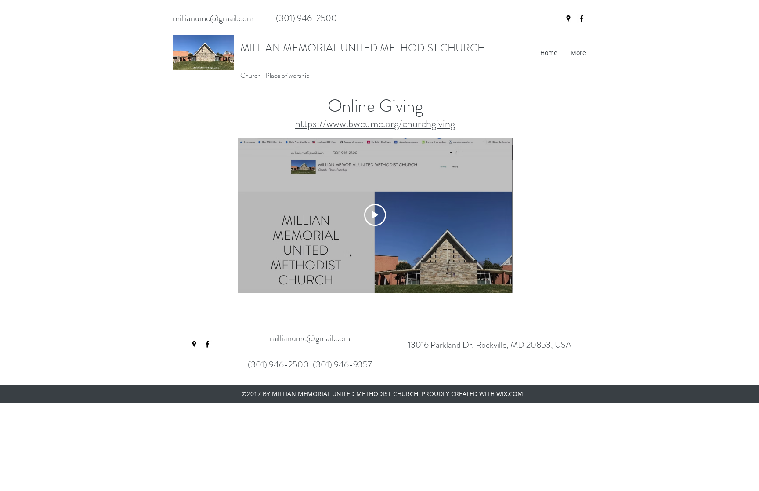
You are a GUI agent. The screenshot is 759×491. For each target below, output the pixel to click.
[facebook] (581, 18)
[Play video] (375, 215)
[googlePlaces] (568, 18)
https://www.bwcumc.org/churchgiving (375, 123)
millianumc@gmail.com (213, 18)
